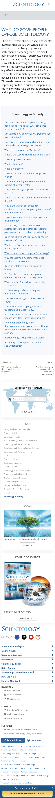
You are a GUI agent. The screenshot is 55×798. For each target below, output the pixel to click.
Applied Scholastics (29, 772)
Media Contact (13, 699)
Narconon (15, 772)
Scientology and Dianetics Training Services (21, 448)
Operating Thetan (11, 459)
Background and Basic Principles (17, 429)
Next (50, 362)
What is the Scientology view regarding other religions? (11, 369)
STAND (22, 768)
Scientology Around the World (17, 672)
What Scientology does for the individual (20, 440)
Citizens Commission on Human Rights (17, 783)
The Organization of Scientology (16, 477)
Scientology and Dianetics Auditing (18, 451)
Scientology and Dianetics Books (17, 444)
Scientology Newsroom (11, 753)
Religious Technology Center (15, 485)
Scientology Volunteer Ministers (14, 761)
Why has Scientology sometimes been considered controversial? (45, 370)
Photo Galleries (14, 694)
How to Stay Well (10, 681)
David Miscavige (29, 753)
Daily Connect (8, 668)
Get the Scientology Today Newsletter (24, 733)
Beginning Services (11, 655)
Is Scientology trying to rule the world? (24, 337)
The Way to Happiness (35, 768)
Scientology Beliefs (11, 433)
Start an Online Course (36, 757)
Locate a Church (14, 718)
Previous (7, 362)
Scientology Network (34, 746)
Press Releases (14, 690)
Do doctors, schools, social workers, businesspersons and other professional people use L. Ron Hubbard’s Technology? (26, 229)
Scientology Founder (12, 436)
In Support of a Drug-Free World (14, 775)
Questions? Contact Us (17, 710)
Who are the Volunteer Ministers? (22, 149)
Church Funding (11, 492)
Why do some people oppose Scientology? (26, 253)
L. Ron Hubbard (7, 746)
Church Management (12, 481)
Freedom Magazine (9, 768)
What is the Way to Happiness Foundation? (27, 154)
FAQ (27, 423)
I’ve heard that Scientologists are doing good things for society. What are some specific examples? (25, 126)
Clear (6, 455)
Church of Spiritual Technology (16, 489)
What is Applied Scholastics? (19, 159)
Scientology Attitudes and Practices (18, 470)
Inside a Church (10, 466)
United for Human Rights (40, 775)
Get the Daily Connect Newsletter (22, 729)
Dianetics (19, 746)
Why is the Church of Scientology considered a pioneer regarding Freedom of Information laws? (27, 209)
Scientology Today (11, 663)
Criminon (5, 772)
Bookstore (7, 659)
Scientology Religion (9, 750)
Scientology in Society (13, 496)
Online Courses (9, 650)
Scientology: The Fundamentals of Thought (26, 539)
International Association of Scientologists (18, 764)
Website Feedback (15, 714)
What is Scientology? (12, 646)
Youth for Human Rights (11, 779)
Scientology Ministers (12, 463)
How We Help (8, 676)
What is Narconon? (14, 168)
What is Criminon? (13, 163)
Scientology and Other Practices (16, 474)
